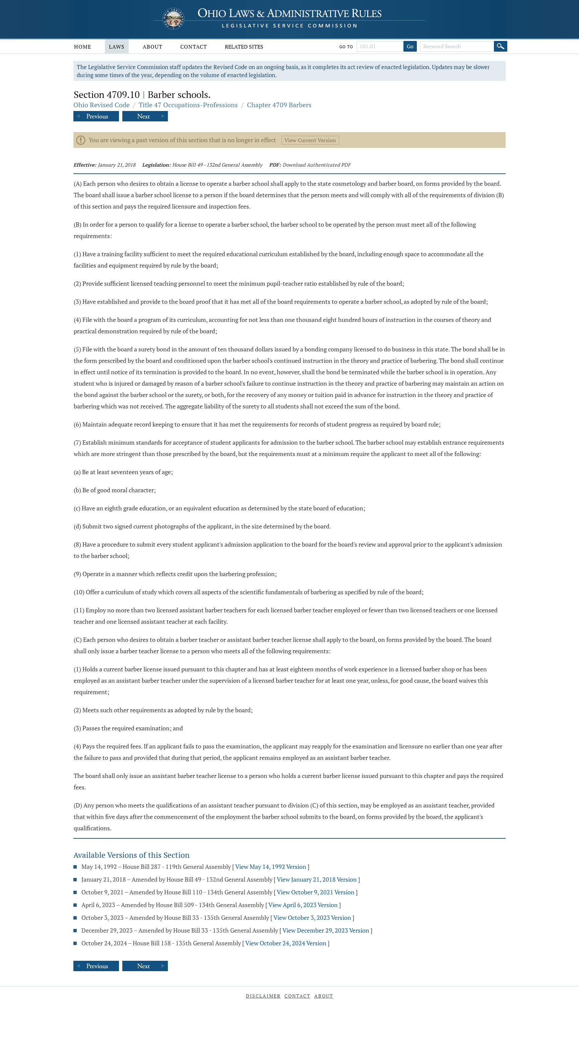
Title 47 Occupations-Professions (188, 104)
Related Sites (244, 46)
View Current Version (310, 140)
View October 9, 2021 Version (316, 892)
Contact (193, 46)
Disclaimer (263, 996)
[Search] (500, 46)
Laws (117, 46)
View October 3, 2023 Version (312, 917)
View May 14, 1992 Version (270, 867)
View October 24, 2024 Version (285, 943)
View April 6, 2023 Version (303, 905)
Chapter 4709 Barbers (279, 104)
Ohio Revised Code (101, 104)
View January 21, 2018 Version (317, 879)
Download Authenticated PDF (316, 164)
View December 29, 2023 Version (325, 930)
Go (410, 46)
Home (82, 46)
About (153, 46)
